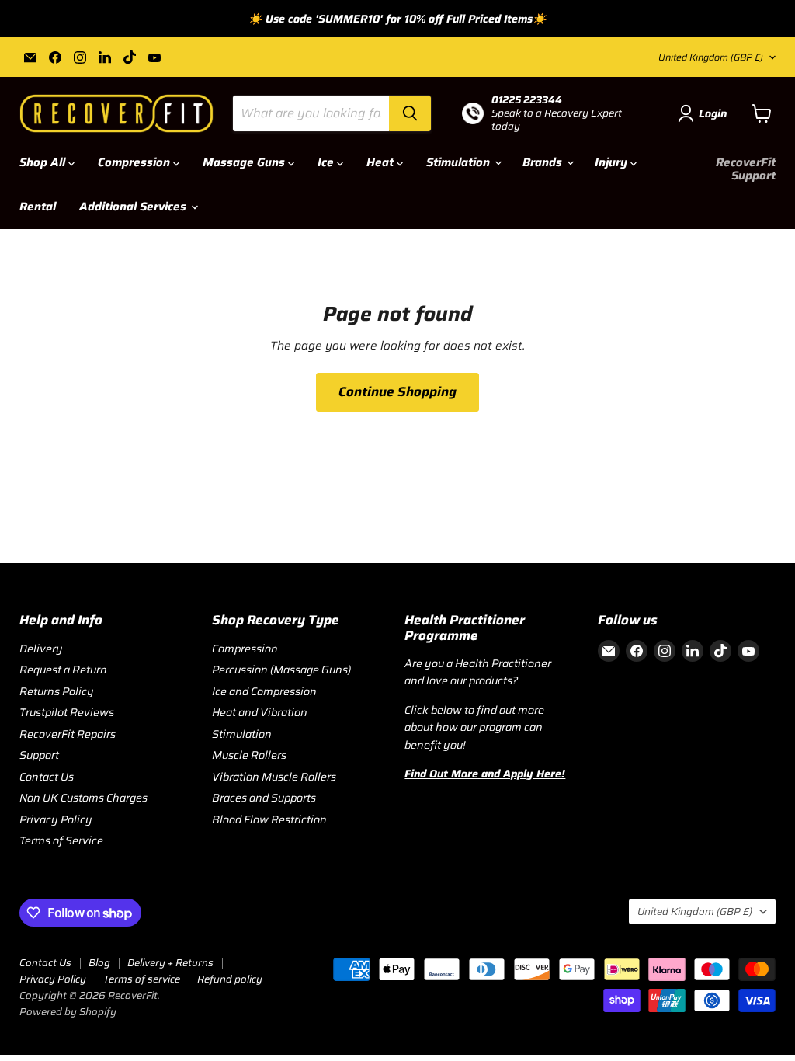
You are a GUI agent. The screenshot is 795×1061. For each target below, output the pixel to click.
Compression (135, 162)
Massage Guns (245, 162)
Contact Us (46, 776)
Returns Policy (56, 691)
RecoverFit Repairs (67, 734)
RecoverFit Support (746, 169)
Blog (99, 963)
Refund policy (229, 979)
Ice (327, 162)
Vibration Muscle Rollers (274, 776)
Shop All (43, 162)
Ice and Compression (264, 691)
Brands (543, 162)
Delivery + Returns (170, 963)
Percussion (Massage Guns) (281, 669)
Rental (37, 206)
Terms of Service (61, 840)
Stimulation (459, 162)
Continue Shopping (397, 391)
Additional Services (134, 206)
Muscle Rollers (249, 755)
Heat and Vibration (259, 712)
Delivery (41, 648)
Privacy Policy (55, 819)
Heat (381, 162)
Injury (612, 162)
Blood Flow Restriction (269, 819)
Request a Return (63, 669)
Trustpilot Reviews (66, 712)
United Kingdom (710, 57)
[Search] (410, 113)
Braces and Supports (264, 797)
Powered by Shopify (67, 1012)
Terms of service (141, 979)
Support (39, 755)
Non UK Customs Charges (83, 797)
